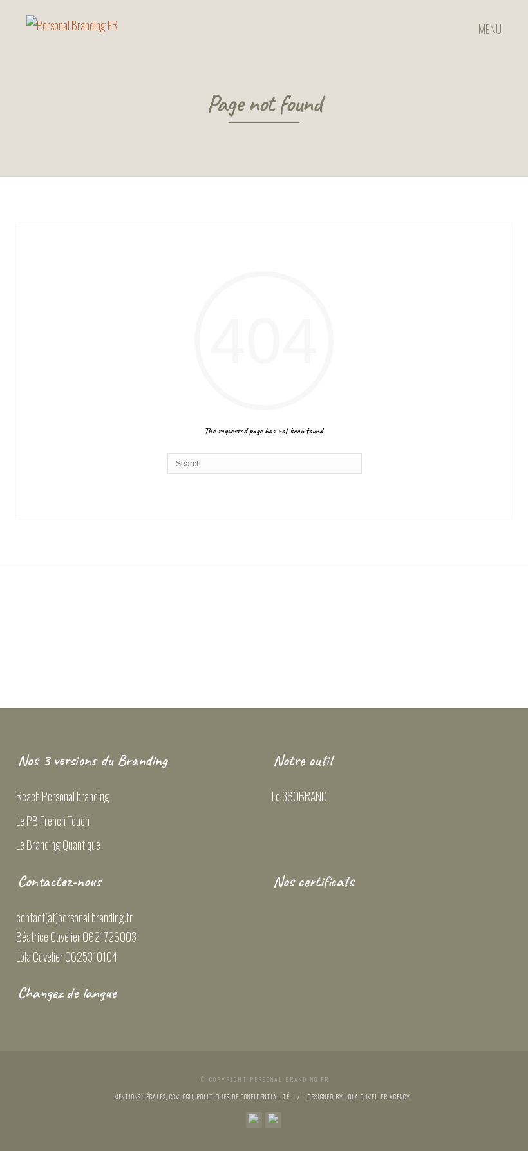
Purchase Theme (264, 661)
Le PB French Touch (53, 820)
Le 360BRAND (299, 796)
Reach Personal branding (62, 796)
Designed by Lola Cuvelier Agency (358, 1096)
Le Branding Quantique (58, 844)
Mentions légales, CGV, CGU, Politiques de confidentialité (202, 1096)
